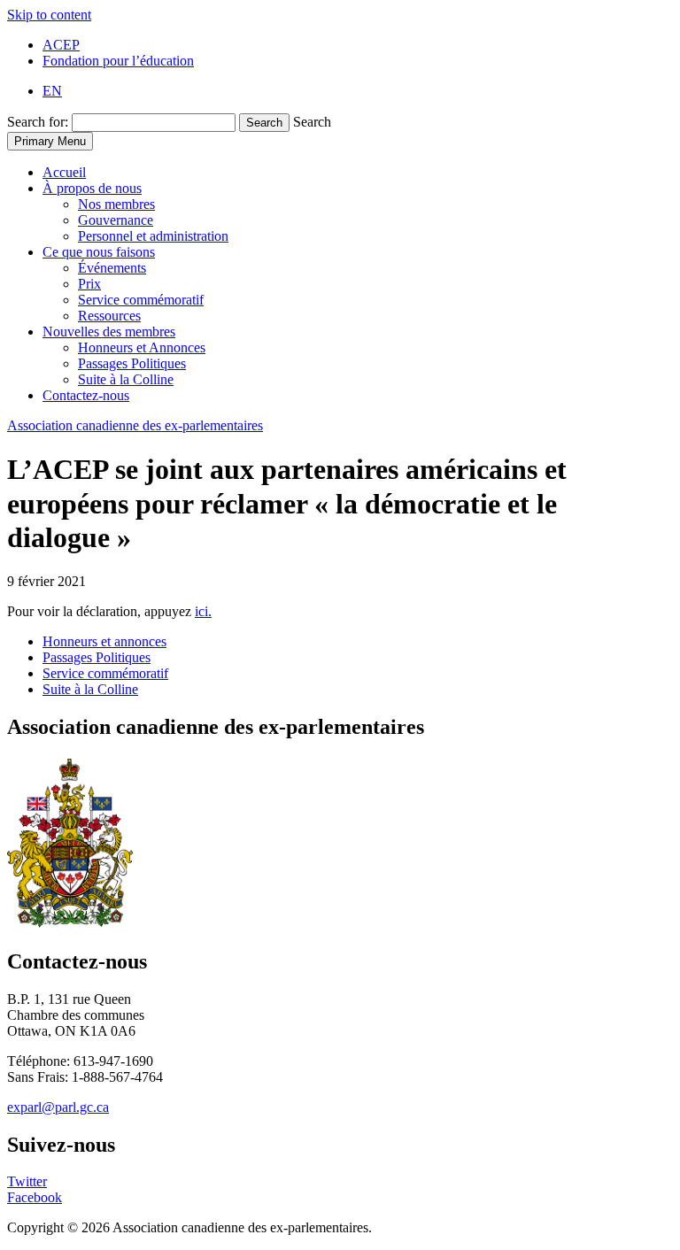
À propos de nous (92, 188)
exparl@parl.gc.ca (58, 1107)
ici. (203, 611)
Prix (89, 283)
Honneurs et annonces (104, 641)
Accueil (64, 172)
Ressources (109, 315)
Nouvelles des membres (108, 331)
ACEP (61, 44)
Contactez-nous (85, 395)
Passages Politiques (132, 363)
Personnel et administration (153, 235)
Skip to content (49, 14)
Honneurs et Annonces (141, 347)
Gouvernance (115, 220)
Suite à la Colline (126, 379)
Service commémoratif (141, 299)
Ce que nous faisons (98, 251)
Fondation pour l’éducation (118, 60)
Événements (112, 267)
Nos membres (116, 204)
